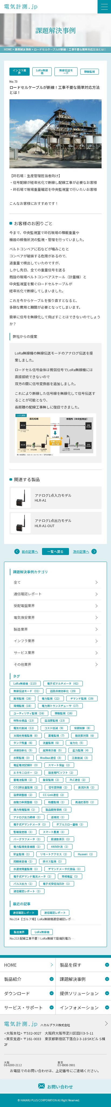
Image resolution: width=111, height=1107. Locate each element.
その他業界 (22, 664)
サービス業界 (24, 652)
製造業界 (21, 629)
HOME (8, 49)
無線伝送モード (66, 71)
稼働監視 (89, 72)
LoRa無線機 (42, 71)
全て (17, 582)
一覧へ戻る (55, 551)
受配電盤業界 (24, 605)
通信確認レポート (28, 593)
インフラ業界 (19, 71)
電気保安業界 (24, 617)
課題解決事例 (23, 49)
